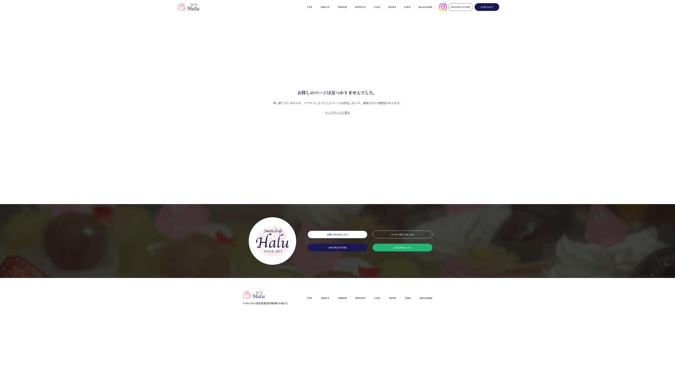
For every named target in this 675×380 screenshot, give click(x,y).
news (392, 6)
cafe (377, 6)
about (325, 6)
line (407, 6)
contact (487, 6)
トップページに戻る (337, 112)
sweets (360, 6)
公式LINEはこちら (402, 247)
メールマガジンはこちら (402, 234)
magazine (425, 6)
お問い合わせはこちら (337, 234)
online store (460, 6)
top (309, 6)
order (342, 6)
